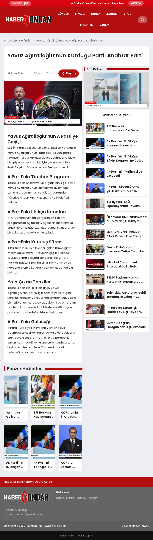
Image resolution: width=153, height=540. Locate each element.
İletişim (94, 498)
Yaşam (104, 25)
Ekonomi (112, 14)
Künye (81, 498)
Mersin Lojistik (85, 535)
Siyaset (80, 14)
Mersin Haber (67, 535)
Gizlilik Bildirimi (65, 498)
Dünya (95, 14)
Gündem (63, 14)
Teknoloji (87, 25)
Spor (127, 14)
